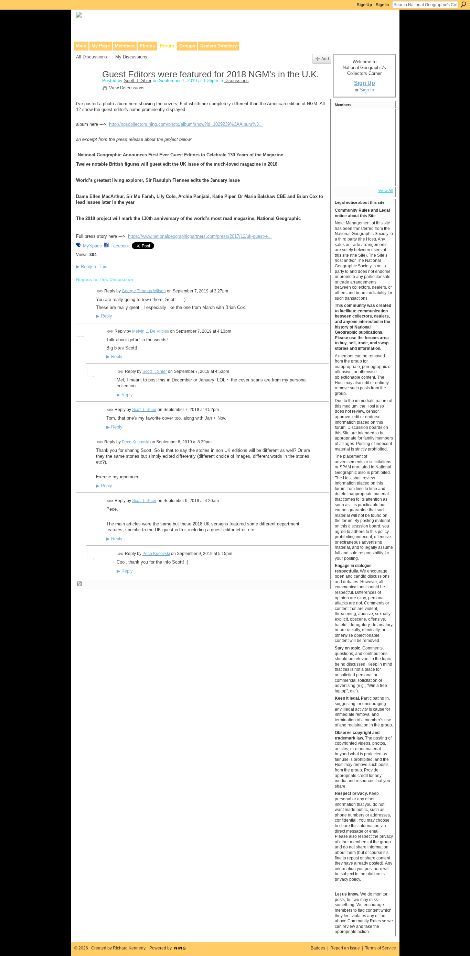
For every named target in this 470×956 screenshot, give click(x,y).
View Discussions (127, 87)
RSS (80, 584)
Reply (104, 316)
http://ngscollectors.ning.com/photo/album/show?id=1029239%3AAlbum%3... (186, 124)
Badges (318, 948)
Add (325, 58)
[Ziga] (344, 138)
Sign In (382, 4)
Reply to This (91, 266)
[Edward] (362, 175)
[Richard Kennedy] (344, 119)
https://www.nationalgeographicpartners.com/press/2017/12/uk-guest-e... (200, 236)
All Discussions (91, 56)
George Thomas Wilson (144, 290)
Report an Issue (345, 948)
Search (463, 4)
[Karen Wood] (344, 175)
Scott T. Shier (137, 80)
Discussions (236, 80)
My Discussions (131, 56)
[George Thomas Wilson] (381, 119)
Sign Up (364, 4)
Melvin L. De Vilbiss (150, 331)
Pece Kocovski (135, 442)
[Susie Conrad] (381, 156)
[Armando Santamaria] (362, 156)
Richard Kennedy (129, 948)
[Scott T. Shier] (87, 89)
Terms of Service (380, 948)
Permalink (100, 291)
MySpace (92, 245)
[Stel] (381, 138)
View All (385, 190)
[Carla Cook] (344, 156)
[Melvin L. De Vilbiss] (362, 119)
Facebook (120, 245)
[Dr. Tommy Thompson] (381, 175)
